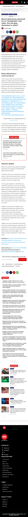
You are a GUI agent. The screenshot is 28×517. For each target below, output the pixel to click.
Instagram (6, 450)
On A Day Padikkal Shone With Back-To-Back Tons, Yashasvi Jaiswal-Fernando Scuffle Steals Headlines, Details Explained (14, 345)
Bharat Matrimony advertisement (8, 266)
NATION (10, 14)
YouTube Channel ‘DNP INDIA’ (18, 248)
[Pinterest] (14, 31)
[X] (10, 31)
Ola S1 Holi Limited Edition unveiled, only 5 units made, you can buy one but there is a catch (14, 154)
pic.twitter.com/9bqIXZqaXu (12, 115)
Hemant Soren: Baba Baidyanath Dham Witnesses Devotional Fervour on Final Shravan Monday (13, 296)
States (12, 376)
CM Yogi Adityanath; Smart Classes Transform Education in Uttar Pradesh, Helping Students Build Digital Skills (13, 317)
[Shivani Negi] (2, 28)
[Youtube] (2, 454)
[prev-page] (2, 417)
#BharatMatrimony (16, 111)
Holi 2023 (18, 266)
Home (2, 9)
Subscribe (23, 259)
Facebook (6, 448)
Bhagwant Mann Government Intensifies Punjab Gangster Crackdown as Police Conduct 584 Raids (13, 333)
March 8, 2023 (14, 120)
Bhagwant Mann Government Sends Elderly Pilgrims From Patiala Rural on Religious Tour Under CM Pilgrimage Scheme (14, 302)
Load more (13, 361)
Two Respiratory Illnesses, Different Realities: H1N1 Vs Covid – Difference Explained (18, 402)
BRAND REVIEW (7, 9)
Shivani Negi (8, 28)
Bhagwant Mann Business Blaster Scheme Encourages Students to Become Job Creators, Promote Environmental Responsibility (14, 311)
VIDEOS (15, 14)
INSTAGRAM (12, 251)
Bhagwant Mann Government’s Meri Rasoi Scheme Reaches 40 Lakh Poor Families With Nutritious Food (14, 322)
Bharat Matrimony (9, 264)
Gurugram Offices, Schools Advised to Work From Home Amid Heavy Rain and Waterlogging (14, 286)
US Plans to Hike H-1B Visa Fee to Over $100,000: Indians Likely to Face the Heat (13, 281)
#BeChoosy (5, 113)
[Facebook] (7, 31)
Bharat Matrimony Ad (18, 264)
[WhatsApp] (17, 31)
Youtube (6, 454)
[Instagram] (2, 450)
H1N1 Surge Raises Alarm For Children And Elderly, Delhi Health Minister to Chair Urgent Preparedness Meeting (15, 350)
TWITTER (21, 251)
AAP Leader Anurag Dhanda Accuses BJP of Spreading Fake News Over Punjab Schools (14, 306)
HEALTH (12, 398)
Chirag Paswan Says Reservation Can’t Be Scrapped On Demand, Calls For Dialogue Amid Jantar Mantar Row (18, 410)
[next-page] (5, 417)
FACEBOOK (6, 251)
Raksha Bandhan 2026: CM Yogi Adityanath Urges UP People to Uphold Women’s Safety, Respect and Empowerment (14, 328)
